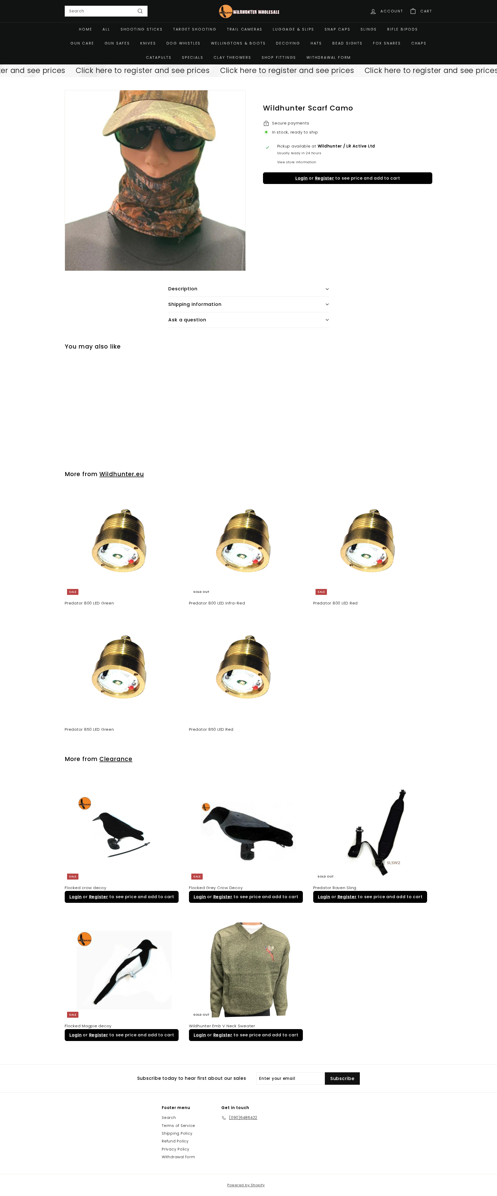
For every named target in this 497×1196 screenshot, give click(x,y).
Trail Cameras (244, 29)
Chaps (419, 43)
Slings (369, 29)
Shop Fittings (279, 57)
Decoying (288, 43)
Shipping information (195, 304)
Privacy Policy (175, 1149)
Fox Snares (387, 43)
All (106, 29)
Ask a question (187, 319)
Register (324, 178)
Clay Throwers (232, 57)
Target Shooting (195, 29)
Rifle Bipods (402, 29)
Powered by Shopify (246, 1185)
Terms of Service (178, 1125)
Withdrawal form (328, 57)
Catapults (159, 57)
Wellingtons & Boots (238, 43)
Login (301, 178)
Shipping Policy (177, 1133)
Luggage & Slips (293, 29)
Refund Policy (175, 1141)
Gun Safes (117, 43)
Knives (148, 43)
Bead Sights (347, 43)
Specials (192, 57)
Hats (316, 43)
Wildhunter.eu (121, 474)
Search (169, 1117)
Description (183, 288)
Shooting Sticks (142, 29)
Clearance (115, 759)
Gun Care (82, 43)
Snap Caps (337, 29)
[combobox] (106, 11)
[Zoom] (155, 180)
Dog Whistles (183, 43)
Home (85, 29)
